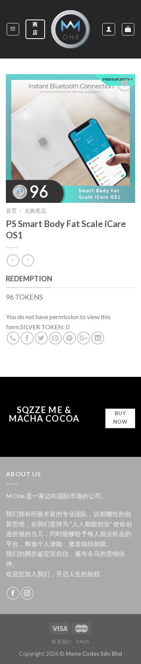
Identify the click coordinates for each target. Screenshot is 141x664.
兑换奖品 (35, 211)
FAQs (82, 641)
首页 (11, 211)
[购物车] (128, 29)
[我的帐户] (108, 29)
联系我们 (61, 641)
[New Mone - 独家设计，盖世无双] (70, 29)
